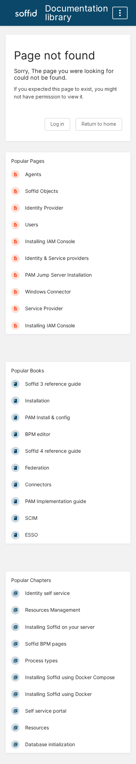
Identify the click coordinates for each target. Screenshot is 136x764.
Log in (57, 124)
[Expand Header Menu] (120, 13)
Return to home (99, 124)
